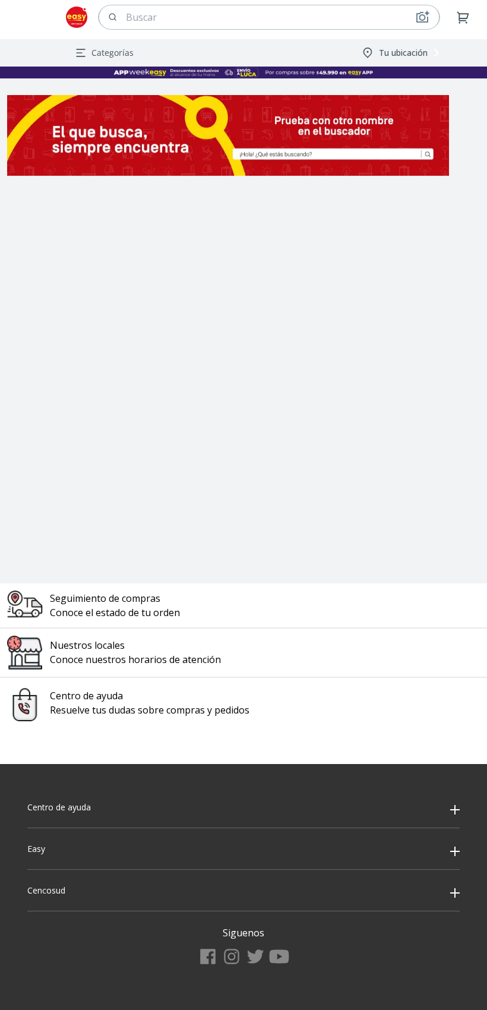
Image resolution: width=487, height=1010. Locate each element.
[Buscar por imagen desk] (422, 17)
